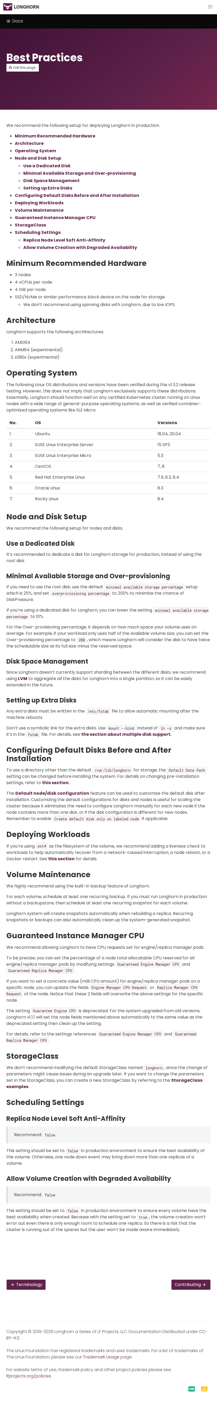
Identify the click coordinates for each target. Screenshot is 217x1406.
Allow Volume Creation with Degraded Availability (80, 247)
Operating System (35, 151)
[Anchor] (151, 263)
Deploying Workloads (39, 203)
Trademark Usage (101, 1357)
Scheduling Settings (38, 232)
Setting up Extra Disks (47, 188)
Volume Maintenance (39, 210)
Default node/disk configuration (52, 793)
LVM (22, 679)
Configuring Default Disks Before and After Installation (77, 195)
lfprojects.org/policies (28, 1376)
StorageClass (30, 225)
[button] (210, 7)
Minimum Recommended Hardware (55, 136)
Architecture (29, 143)
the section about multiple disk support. (126, 734)
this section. (56, 783)
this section (61, 859)
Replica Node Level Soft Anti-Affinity (64, 240)
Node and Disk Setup (38, 158)
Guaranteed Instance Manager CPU (55, 218)
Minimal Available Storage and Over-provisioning (79, 173)
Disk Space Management (51, 181)
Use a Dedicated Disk (47, 166)
